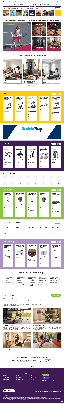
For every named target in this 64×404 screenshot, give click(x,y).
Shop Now (36, 6)
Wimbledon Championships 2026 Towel (56, 194)
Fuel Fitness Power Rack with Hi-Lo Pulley (32, 148)
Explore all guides (56, 295)
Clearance (32, 8)
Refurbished (37, 8)
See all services (57, 222)
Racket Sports (13, 8)
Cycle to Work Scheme (35, 381)
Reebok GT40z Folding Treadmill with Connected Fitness (56, 98)
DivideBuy (32, 379)
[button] (60, 2)
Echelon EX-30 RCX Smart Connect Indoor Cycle (19, 98)
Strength (8, 8)
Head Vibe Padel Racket (43, 194)
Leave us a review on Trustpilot (21, 373)
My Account (5, 375)
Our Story (17, 375)
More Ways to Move (17, 37)
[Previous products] (58, 94)
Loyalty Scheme (6, 377)
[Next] (60, 71)
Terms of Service (34, 373)
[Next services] (61, 230)
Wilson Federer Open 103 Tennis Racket (8, 194)
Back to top (32, 366)
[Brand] (5, 177)
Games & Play (19, 8)
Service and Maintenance (8, 386)
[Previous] (4, 71)
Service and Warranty (7, 384)
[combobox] (32, 2)
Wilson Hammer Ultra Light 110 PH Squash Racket (32, 194)
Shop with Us (18, 377)
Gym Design (18, 381)
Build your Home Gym (54, 20)
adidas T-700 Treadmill (30, 98)
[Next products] (60, 94)
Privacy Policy (33, 375)
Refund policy (33, 377)
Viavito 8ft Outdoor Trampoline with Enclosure (43, 246)
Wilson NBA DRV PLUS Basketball (32, 246)
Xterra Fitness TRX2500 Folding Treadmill (51, 81)
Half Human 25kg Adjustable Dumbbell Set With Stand (20, 148)
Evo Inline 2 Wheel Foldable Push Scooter (7, 246)
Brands (28, 8)
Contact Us (5, 373)
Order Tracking (6, 379)
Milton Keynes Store (19, 379)
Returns (4, 383)
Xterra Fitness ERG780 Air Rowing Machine (44, 98)
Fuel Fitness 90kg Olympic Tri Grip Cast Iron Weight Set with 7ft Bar (44, 149)
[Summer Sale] (17, 36)
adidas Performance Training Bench (8, 148)
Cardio (4, 8)
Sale (41, 8)
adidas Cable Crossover (31, 81)
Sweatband (6, 395)
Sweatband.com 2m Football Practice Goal (20, 246)
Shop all (53, 94)
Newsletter (18, 383)
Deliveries (5, 381)
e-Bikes (24, 8)
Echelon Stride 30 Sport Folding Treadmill (7, 98)
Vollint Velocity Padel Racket (20, 194)
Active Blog (46, 374)
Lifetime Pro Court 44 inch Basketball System (56, 246)
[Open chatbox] (62, 402)
